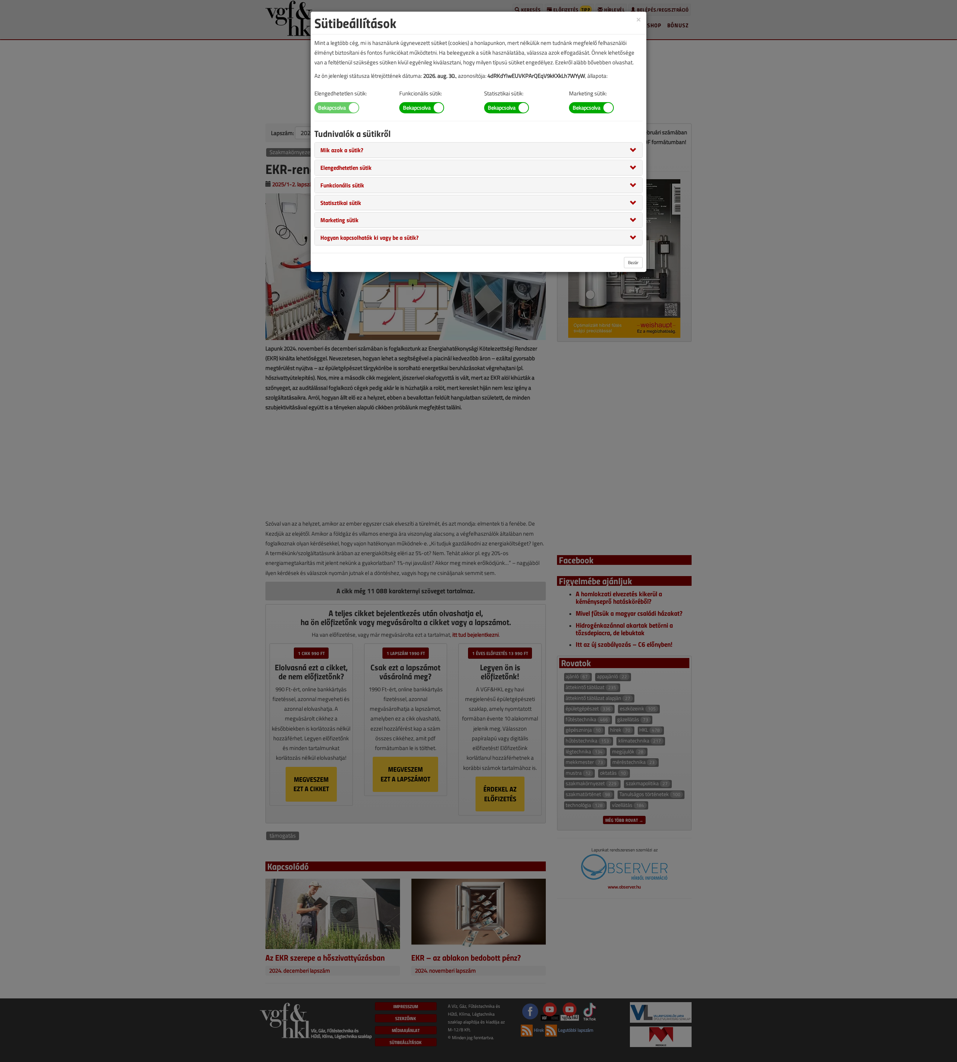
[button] (341, 149)
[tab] (478, 150)
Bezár (633, 262)
